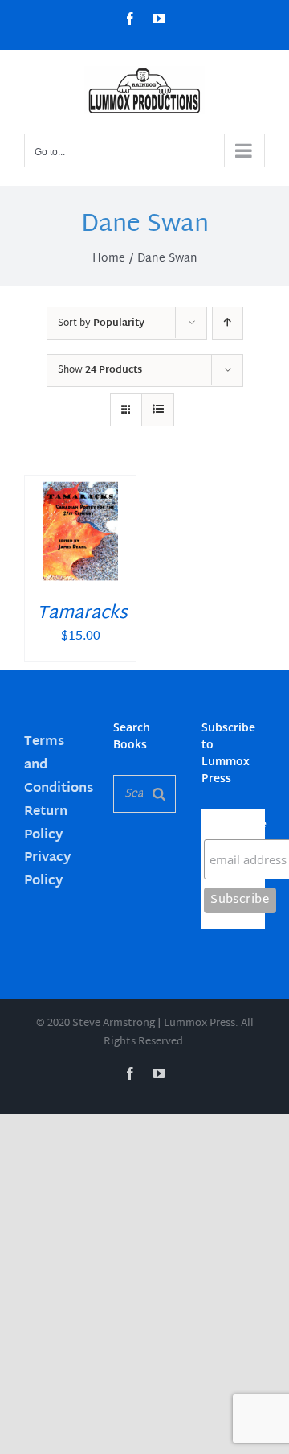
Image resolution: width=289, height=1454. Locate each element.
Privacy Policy (47, 869)
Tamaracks (82, 614)
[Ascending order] (227, 323)
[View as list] (157, 410)
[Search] (159, 794)
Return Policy (45, 824)
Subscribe (234, 823)
